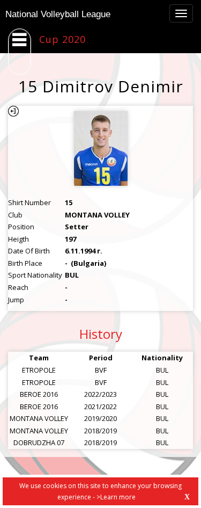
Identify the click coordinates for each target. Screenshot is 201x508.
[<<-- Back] (13, 111)
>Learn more (116, 497)
